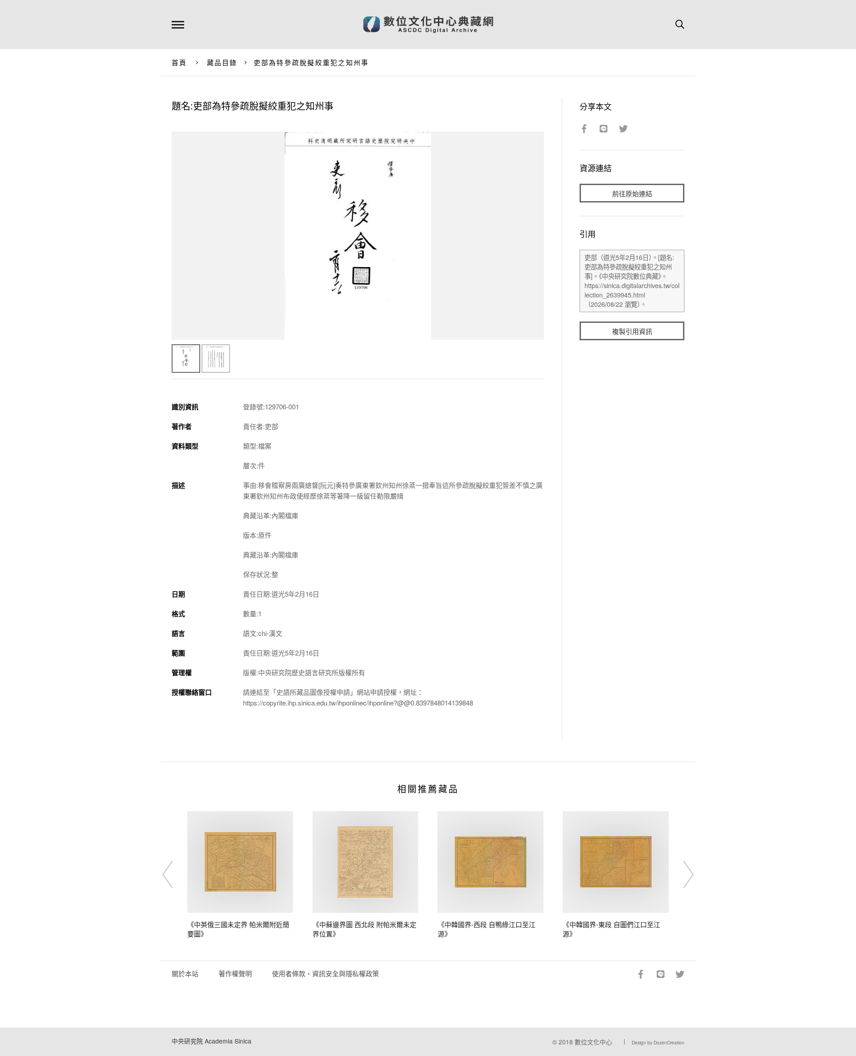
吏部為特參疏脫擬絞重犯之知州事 (311, 62)
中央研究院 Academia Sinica (211, 1040)
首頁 (179, 62)
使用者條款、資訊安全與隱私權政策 (325, 973)
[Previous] (175, 874)
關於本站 (185, 973)
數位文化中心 (593, 1041)
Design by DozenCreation (658, 1043)
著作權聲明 (235, 973)
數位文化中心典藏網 (428, 24)
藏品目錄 (222, 62)
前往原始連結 (632, 193)
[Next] (680, 874)
